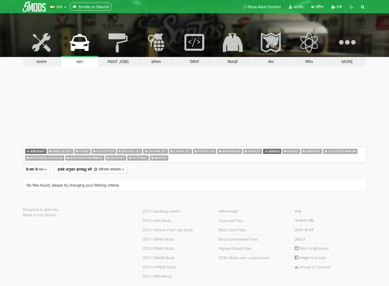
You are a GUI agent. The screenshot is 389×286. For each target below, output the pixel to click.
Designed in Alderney (40, 209)
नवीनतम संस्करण (90, 169)
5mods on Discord (314, 267)
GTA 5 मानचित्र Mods (159, 267)
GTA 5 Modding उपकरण (161, 211)
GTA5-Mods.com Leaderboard (244, 257)
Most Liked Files (232, 229)
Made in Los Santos (39, 214)
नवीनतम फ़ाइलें (228, 211)
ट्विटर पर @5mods (313, 248)
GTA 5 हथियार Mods (158, 239)
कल (35, 169)
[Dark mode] (351, 6)
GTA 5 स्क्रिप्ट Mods (158, 248)
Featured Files (231, 220)
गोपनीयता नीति (304, 220)
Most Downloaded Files (238, 239)
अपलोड (297, 6)
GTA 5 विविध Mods (157, 276)
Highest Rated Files (235, 248)
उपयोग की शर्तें (304, 229)
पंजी (339, 6)
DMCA (300, 239)
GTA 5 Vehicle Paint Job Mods (168, 229)
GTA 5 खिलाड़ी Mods (158, 257)
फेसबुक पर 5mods (312, 257)
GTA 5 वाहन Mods (157, 220)
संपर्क (298, 211)
